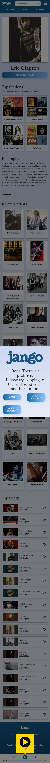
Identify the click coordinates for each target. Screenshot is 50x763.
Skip (11, 397)
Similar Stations (35, 397)
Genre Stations (11, 409)
